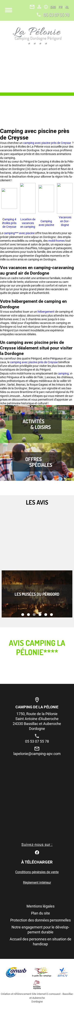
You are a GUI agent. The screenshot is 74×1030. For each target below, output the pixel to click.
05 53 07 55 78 (56, 14)
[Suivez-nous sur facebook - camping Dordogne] (37, 852)
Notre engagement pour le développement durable (40, 929)
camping (63, 373)
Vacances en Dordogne (64, 221)
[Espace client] (39, 6)
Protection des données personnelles (40, 920)
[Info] (46, 7)
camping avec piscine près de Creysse (47, 143)
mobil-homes (56, 240)
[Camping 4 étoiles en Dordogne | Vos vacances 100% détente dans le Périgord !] (37, 35)
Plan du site (40, 913)
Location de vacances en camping (27, 223)
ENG (53, 7)
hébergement (46, 311)
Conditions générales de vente (37, 872)
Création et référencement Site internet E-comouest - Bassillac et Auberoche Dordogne (37, 997)
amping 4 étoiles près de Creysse (9, 223)
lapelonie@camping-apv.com (37, 753)
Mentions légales (40, 906)
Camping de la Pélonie (36, 707)
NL (66, 7)
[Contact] (32, 7)
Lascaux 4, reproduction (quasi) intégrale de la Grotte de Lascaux (37, 594)
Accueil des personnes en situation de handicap (40, 941)
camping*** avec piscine (19, 233)
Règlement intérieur (37, 882)
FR (61, 7)
